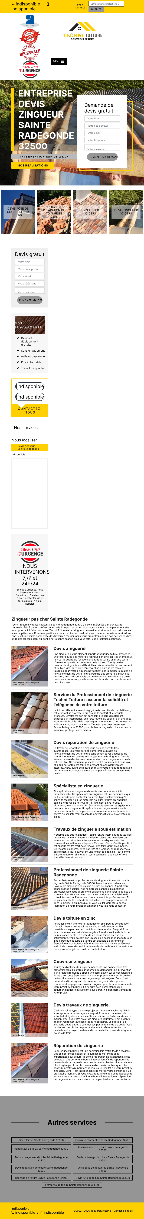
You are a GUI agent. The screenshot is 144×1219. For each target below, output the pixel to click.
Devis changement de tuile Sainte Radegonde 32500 (41, 1159)
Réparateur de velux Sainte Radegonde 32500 (41, 1148)
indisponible (27, 4)
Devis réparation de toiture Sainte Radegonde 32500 (41, 1169)
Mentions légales (123, 1210)
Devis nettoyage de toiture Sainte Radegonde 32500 (103, 1159)
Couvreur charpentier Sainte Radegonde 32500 (102, 1139)
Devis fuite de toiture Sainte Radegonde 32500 (103, 1177)
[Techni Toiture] (82, 29)
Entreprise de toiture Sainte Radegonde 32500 (72, 1184)
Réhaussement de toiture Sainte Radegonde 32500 (102, 1149)
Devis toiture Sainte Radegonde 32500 (41, 1139)
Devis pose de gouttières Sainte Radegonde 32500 (102, 1169)
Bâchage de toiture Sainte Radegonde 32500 (41, 1177)
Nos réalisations (33, 165)
